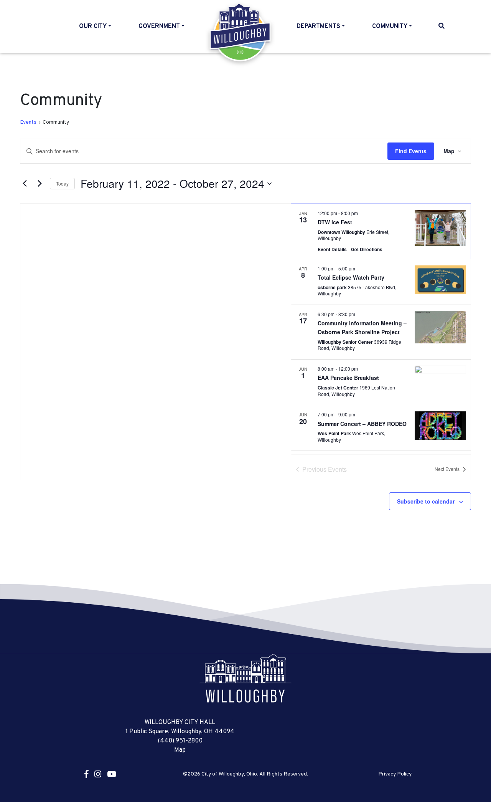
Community (389, 26)
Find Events (411, 151)
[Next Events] (39, 183)
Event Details (332, 249)
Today (62, 183)
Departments (318, 26)
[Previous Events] (24, 183)
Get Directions (366, 249)
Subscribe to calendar (426, 501)
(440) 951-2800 (180, 741)
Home (240, 32)
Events (28, 122)
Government (159, 26)
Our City (93, 26)
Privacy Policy (395, 774)
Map (180, 750)
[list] (381, 329)
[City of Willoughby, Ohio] (245, 678)
